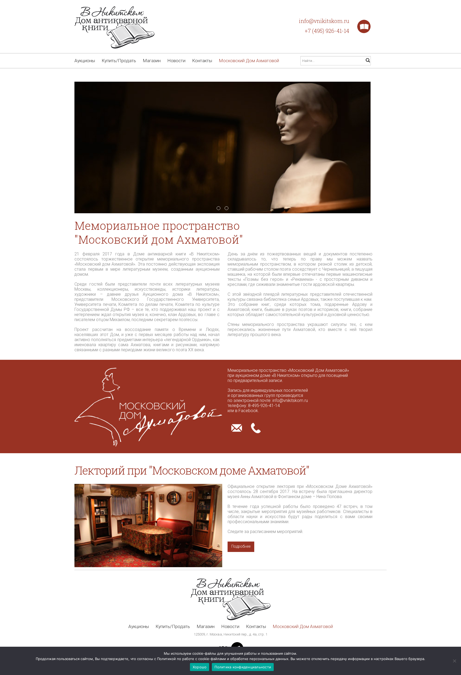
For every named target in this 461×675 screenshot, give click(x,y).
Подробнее (241, 546)
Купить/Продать (119, 60)
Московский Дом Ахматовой (249, 60)
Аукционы (84, 60)
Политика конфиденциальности (242, 667)
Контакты (202, 60)
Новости (176, 60)
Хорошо (200, 667)
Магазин (152, 60)
